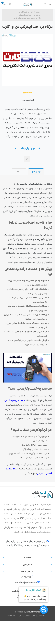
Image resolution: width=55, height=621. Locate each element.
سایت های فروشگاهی (15, 400)
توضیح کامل (36, 172)
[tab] (36, 171)
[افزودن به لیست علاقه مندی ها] (27, 159)
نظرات (19, 172)
